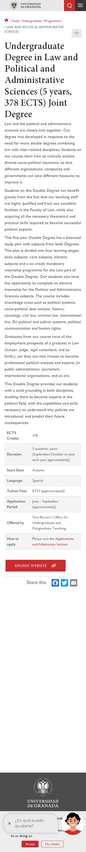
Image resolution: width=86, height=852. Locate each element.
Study (15, 21)
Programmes (52, 21)
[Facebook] (55, 582)
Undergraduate (32, 21)
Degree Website (31, 565)
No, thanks (52, 844)
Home (7, 20)
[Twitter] (64, 582)
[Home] (25, 5)
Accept (30, 844)
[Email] (73, 582)
